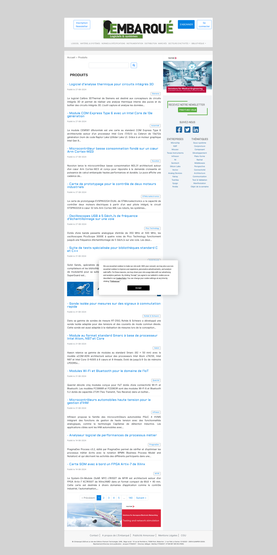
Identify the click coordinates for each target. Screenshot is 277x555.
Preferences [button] (114, 281)
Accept (138, 288)
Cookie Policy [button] (121, 278)
